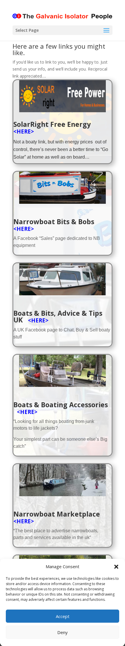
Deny (62, 632)
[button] (116, 567)
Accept (62, 616)
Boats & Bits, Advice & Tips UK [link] (57, 316)
